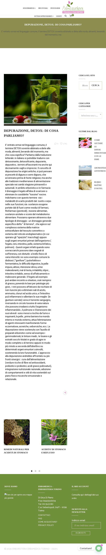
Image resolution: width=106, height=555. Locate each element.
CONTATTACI (44, 515)
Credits (54, 549)
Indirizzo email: (78, 520)
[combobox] (90, 115)
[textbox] (90, 117)
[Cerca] (65, 16)
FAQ (40, 518)
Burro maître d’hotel (98, 185)
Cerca (96, 85)
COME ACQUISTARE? (47, 522)
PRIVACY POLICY (46, 525)
